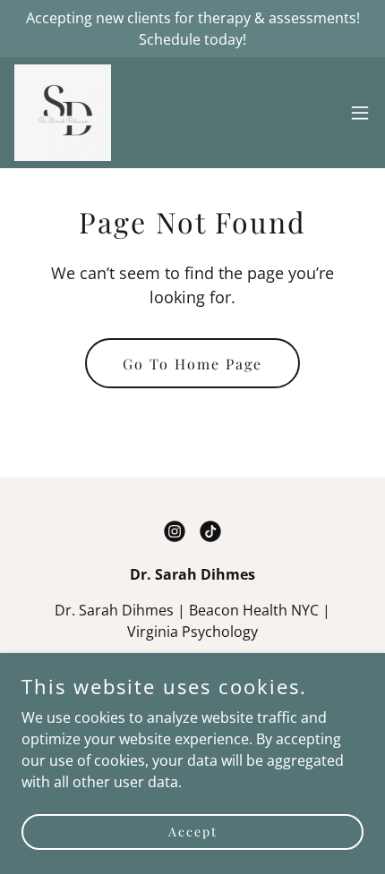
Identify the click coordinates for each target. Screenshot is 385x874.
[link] (62, 112)
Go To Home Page (192, 363)
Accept (193, 831)
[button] (360, 113)
